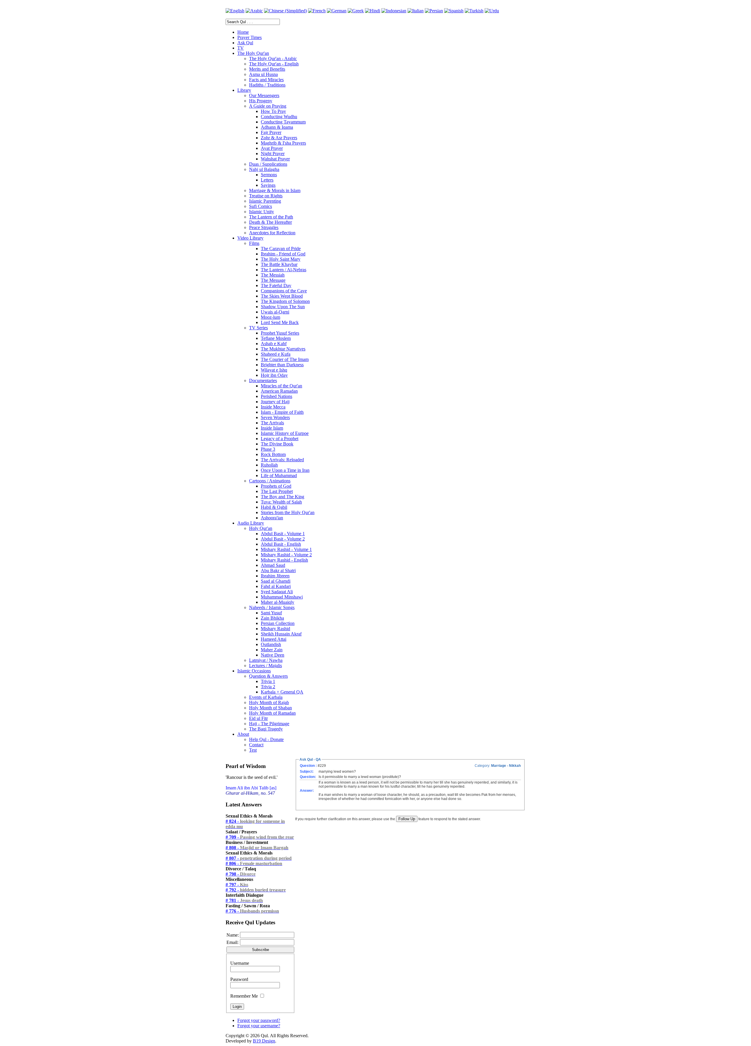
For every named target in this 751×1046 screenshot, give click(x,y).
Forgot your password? (258, 1020)
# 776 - (252, 910)
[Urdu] (492, 10)
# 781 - (244, 900)
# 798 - (241, 874)
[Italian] (415, 10)
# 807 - (259, 858)
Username (239, 963)
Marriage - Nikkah (506, 766)
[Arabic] (254, 10)
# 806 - (254, 863)
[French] (317, 10)
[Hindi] (372, 10)
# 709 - (260, 837)
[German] (336, 10)
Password (239, 979)
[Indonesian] (393, 10)
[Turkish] (474, 10)
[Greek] (356, 10)
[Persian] (434, 10)
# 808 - (257, 847)
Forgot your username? (258, 1025)
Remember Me (244, 996)
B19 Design (264, 1040)
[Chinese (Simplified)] (285, 10)
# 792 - (256, 889)
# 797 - (237, 884)
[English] (235, 10)
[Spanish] (454, 10)
